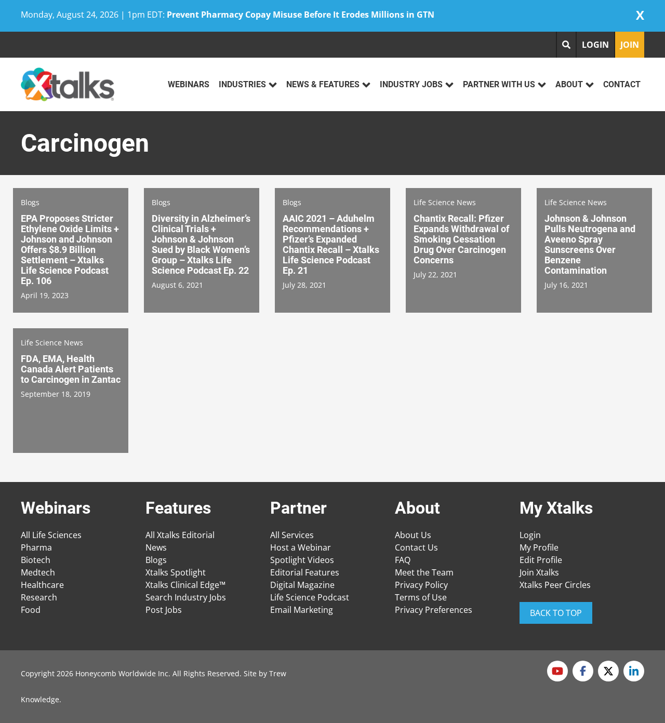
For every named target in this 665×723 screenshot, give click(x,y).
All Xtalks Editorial (180, 535)
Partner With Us (499, 84)
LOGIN (595, 44)
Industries (242, 84)
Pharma (36, 547)
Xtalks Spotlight (175, 572)
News (156, 547)
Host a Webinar (300, 547)
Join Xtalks (539, 572)
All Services (292, 535)
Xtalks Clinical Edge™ (185, 585)
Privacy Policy (421, 585)
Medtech (38, 572)
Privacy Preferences (433, 609)
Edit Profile (541, 560)
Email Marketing (301, 609)
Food (31, 609)
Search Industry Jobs (185, 597)
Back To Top (556, 613)
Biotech (35, 560)
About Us (413, 535)
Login (530, 535)
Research (39, 597)
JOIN (629, 44)
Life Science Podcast (309, 597)
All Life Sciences (51, 535)
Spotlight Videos (302, 560)
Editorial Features (304, 572)
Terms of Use (421, 597)
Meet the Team (424, 572)
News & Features (323, 84)
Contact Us (416, 547)
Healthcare (42, 585)
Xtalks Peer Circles (555, 585)
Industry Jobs (411, 84)
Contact (622, 84)
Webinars (188, 84)
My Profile (539, 547)
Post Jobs (163, 609)
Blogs (156, 560)
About (569, 84)
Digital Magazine (302, 585)
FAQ (402, 560)
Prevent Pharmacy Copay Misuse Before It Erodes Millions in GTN (300, 14)
